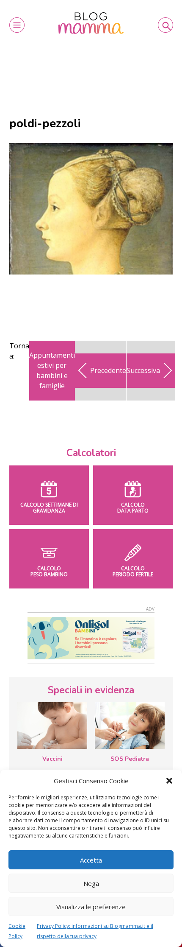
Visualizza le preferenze (91, 906)
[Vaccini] (52, 725)
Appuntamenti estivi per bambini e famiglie (52, 370)
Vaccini (52, 759)
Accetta (91, 860)
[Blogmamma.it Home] (91, 23)
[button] (169, 780)
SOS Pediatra (129, 759)
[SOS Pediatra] (130, 725)
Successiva (143, 370)
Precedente (108, 370)
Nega (91, 883)
